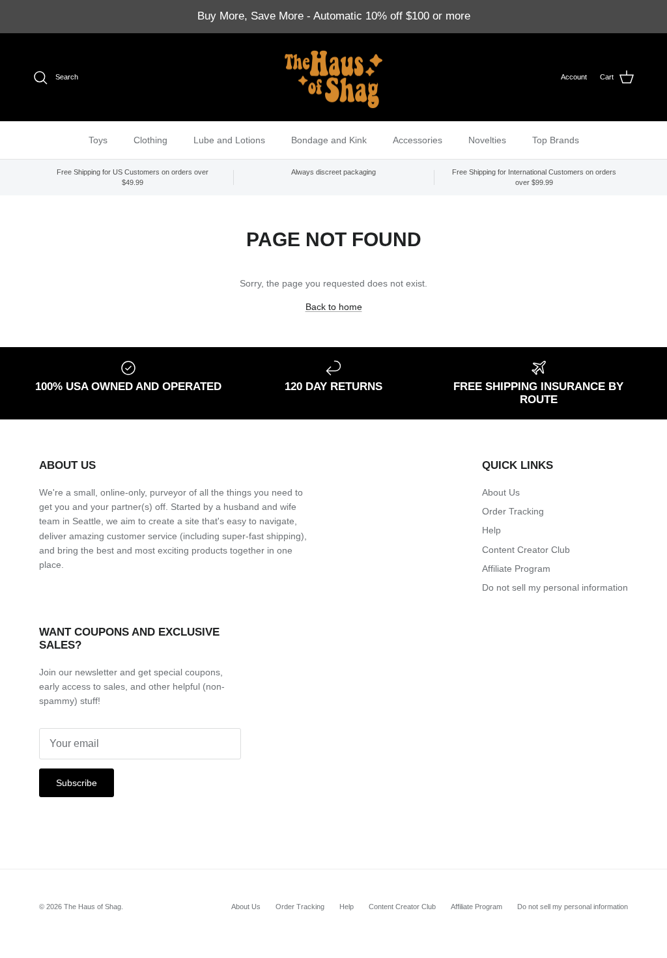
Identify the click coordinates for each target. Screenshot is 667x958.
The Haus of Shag (92, 906)
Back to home (333, 307)
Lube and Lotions (229, 140)
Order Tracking (513, 511)
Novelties (487, 140)
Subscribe (76, 783)
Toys (98, 140)
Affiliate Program (516, 568)
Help (491, 530)
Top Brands (555, 140)
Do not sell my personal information (555, 587)
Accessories (417, 140)
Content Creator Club (526, 549)
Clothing (150, 140)
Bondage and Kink (329, 140)
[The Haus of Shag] (333, 77)
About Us (501, 492)
